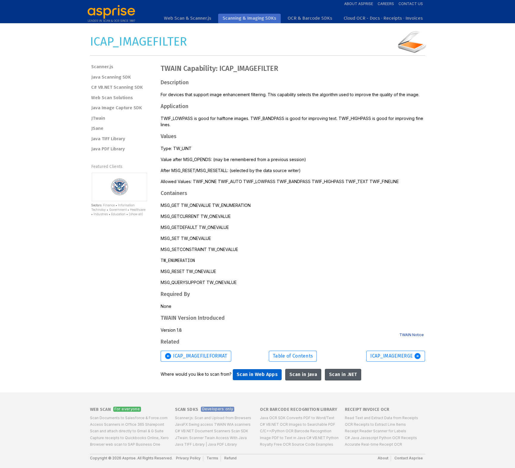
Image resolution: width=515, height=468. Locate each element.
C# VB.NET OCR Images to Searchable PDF (297, 424)
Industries (101, 214)
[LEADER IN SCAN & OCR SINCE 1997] (111, 9)
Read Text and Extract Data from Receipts (381, 418)
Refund (230, 458)
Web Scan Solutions (112, 97)
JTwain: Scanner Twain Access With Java (211, 438)
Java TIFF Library (108, 138)
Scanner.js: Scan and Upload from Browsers (213, 418)
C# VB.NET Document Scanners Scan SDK (211, 431)
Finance (109, 205)
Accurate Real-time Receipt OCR (373, 444)
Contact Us (410, 3)
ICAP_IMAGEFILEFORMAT (196, 356)
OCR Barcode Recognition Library (298, 409)
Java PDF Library (108, 149)
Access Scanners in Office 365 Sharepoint (127, 424)
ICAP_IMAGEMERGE (395, 356)
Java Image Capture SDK (116, 107)
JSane (97, 128)
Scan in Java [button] (303, 374)
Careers (386, 3)
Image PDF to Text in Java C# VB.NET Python (299, 438)
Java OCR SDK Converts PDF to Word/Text (297, 418)
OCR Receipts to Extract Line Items (375, 424)
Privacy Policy (188, 458)
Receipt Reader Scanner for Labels (375, 431)
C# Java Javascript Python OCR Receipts (381, 438)
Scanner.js (102, 66)
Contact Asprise (408, 458)
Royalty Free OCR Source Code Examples (296, 444)
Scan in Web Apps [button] (257, 374)
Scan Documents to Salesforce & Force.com (128, 418)
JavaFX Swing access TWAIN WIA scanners (213, 424)
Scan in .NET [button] (343, 374)
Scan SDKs (186, 409)
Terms (212, 458)
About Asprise (358, 3)
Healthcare (137, 209)
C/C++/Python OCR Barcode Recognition (295, 431)
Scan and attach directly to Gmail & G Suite (127, 431)
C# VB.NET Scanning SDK (117, 87)
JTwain (98, 118)
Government (118, 209)
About (383, 458)
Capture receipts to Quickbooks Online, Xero (129, 438)
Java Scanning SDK (111, 77)
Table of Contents (293, 356)
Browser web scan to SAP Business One (125, 444)
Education (118, 214)
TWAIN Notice (411, 335)
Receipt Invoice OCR (367, 409)
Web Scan (100, 409)
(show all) (136, 214)
